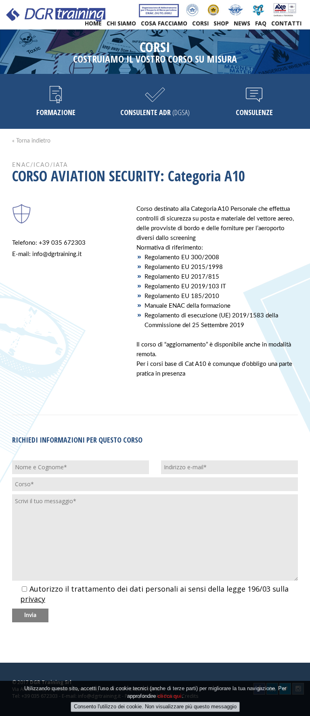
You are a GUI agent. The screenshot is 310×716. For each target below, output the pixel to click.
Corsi (200, 23)
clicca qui (169, 696)
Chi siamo (121, 23)
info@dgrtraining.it (57, 254)
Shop (221, 23)
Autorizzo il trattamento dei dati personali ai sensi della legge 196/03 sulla (154, 594)
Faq (260, 23)
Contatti (286, 23)
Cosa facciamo (164, 23)
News (242, 23)
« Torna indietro (31, 141)
